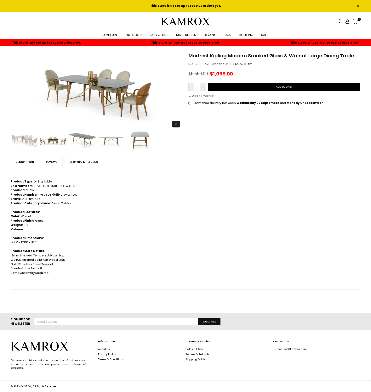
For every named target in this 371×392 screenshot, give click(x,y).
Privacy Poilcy (107, 354)
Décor (209, 35)
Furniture (109, 35)
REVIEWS (52, 162)
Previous (14, 90)
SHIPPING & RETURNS (84, 162)
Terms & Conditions (111, 359)
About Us (104, 349)
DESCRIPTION (25, 162)
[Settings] (347, 21)
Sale (264, 35)
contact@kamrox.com (292, 349)
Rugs (227, 35)
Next (179, 90)
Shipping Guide (195, 359)
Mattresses (186, 35)
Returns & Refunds (197, 354)
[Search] (340, 21)
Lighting (246, 35)
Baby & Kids (158, 35)
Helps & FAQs (194, 349)
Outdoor (133, 35)
